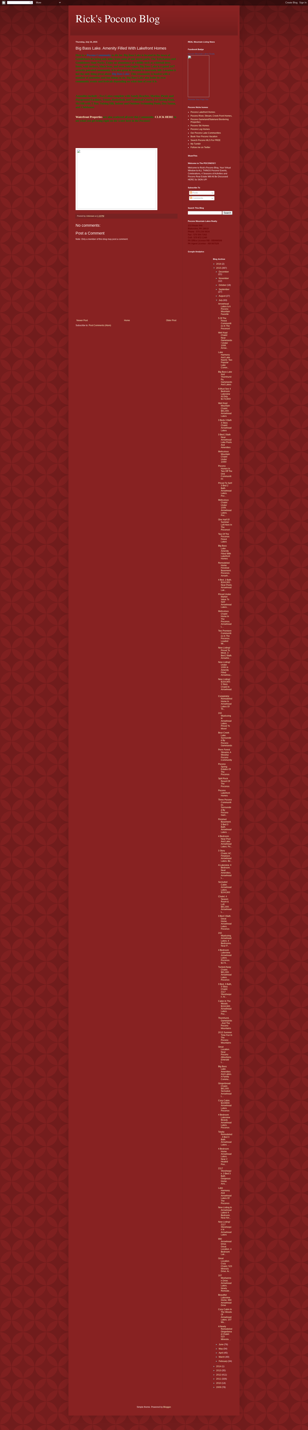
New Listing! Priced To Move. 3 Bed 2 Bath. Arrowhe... (225, 652)
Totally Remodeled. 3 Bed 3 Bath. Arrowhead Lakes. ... (225, 1138)
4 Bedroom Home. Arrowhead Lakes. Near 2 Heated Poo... (225, 1156)
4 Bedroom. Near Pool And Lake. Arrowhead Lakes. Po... (225, 841)
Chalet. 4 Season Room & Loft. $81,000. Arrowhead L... (225, 904)
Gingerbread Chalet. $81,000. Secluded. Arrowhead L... (225, 1089)
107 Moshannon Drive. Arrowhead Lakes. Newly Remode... (225, 1283)
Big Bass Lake (120, 73)
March (222, 1357)
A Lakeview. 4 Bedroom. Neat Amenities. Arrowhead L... (225, 871)
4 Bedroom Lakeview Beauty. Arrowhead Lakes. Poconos (225, 1121)
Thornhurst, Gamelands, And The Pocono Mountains (225, 1023)
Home (127, 320)
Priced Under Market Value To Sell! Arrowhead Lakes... (225, 600)
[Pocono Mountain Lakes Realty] (198, 96)
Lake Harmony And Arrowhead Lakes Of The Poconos (225, 1196)
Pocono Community (99, 55)
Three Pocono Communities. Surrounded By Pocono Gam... (225, 807)
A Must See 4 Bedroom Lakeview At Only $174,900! (224, 394)
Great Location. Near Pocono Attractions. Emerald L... (225, 1054)
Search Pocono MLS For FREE (205, 140)
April (221, 1353)
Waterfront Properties (89, 116)
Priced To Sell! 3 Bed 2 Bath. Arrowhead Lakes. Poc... (225, 489)
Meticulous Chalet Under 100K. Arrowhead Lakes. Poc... (225, 508)
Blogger (167, 1407)
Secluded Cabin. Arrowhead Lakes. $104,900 (225, 887)
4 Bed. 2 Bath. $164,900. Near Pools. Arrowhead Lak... (225, 585)
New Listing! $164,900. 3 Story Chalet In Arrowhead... (225, 685)
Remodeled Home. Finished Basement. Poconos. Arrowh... (224, 569)
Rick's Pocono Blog (118, 18)
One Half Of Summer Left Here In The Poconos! (225, 524)
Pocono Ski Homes (200, 125)
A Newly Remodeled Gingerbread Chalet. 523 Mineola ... (225, 1333)
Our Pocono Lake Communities (206, 133)
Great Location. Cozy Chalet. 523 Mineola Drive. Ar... (225, 1264)
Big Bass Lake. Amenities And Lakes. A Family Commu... (225, 1073)
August (222, 296)
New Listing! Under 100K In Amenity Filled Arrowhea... (225, 668)
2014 (219, 1366)
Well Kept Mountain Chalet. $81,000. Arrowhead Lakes (225, 409)
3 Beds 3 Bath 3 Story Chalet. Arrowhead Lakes (225, 425)
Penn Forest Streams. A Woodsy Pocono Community (225, 754)
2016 (219, 264)
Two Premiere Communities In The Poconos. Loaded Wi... (225, 637)
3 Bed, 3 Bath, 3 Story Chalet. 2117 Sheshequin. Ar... (225, 990)
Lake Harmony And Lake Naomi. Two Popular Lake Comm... (225, 360)
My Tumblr (196, 144)
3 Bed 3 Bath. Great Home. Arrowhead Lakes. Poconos (225, 922)
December (224, 271)
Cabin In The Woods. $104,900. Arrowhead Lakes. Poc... (225, 1007)
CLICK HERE (164, 116)
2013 (219, 1370)
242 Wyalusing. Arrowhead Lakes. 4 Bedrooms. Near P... (225, 939)
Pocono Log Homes (200, 129)
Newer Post (82, 320)
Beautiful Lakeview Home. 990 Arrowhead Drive (225, 1300)
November (224, 278)
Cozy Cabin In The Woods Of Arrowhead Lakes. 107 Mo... (225, 1315)
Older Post (171, 320)
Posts (195, 193)
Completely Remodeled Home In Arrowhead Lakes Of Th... (225, 702)
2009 (219, 1387)
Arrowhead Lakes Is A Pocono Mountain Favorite (224, 309)
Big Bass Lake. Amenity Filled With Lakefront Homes (224, 552)
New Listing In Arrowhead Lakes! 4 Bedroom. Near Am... (225, 1212)
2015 (219, 268)
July (221, 300)
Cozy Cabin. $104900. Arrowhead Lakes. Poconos (225, 1105)
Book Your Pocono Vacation (204, 136)
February (223, 1361)
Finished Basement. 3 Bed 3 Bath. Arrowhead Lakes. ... (225, 825)
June (221, 1344)
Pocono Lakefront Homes (203, 112)
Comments (197, 198)
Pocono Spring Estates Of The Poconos (224, 769)
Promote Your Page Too (198, 99)
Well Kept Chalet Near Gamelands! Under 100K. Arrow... (225, 340)
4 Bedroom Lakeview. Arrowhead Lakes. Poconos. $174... (225, 956)
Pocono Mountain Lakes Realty (201, 54)
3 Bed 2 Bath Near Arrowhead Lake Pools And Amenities (225, 441)
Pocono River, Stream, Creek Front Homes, (211, 116)
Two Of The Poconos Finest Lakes (223, 538)
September (224, 289)
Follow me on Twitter (200, 147)
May (221, 1348)
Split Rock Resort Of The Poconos (224, 782)
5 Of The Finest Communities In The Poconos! (224, 323)
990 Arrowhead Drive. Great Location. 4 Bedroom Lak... (225, 1247)
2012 (219, 1375)
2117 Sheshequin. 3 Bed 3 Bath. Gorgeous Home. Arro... (224, 1176)
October (223, 285)
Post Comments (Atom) (100, 325)
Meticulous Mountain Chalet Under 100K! (224, 456)
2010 (219, 1383)
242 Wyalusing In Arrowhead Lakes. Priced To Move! (225, 721)
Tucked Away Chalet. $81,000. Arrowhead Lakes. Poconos (225, 973)
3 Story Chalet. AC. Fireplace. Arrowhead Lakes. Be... (225, 855)
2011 (219, 1379)
